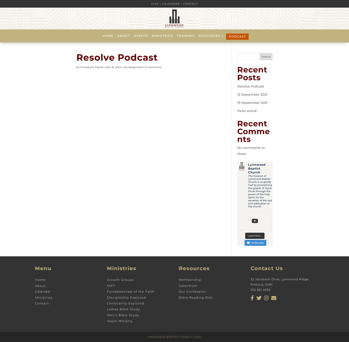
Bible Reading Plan (196, 297)
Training (185, 36)
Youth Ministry (120, 321)
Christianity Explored (125, 303)
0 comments (153, 67)
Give (155, 3)
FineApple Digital (91, 67)
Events (141, 36)
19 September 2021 (252, 103)
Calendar (171, 3)
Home (108, 36)
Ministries (162, 36)
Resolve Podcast (250, 86)
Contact (190, 3)
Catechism (188, 286)
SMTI (111, 286)
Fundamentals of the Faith (131, 291)
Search (266, 56)
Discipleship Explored (126, 297)
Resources (209, 36)
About (123, 36)
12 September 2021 (252, 95)
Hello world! (247, 111)
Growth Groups (120, 280)
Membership (190, 280)
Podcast (237, 36)
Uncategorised (133, 67)
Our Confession (192, 291)
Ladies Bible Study (123, 309)
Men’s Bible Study (123, 315)
